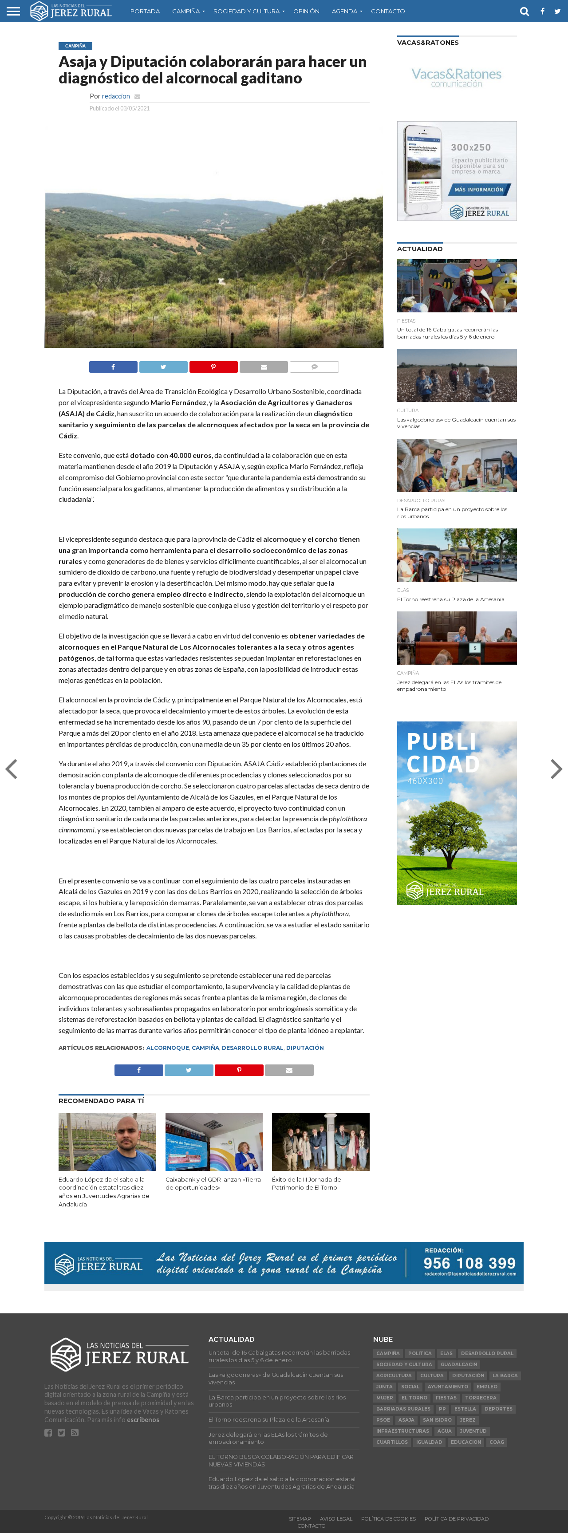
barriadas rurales (403, 1409)
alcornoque (167, 1047)
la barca (505, 1376)
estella (465, 1409)
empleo (487, 1387)
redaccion (116, 96)
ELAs (446, 1353)
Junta (384, 1387)
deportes (499, 1409)
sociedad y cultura (404, 1364)
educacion (466, 1442)
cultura (432, 1376)
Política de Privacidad (457, 1519)
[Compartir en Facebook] (113, 364)
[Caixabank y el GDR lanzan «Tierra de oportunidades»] (214, 1169)
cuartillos (392, 1442)
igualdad (429, 1442)
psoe (383, 1420)
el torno (414, 1398)
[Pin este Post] (213, 364)
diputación (305, 1047)
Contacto (388, 11)
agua (445, 1431)
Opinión (306, 11)
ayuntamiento (448, 1387)
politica (420, 1353)
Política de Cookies (388, 1519)
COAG (496, 1442)
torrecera (481, 1398)
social (410, 1387)
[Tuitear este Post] (163, 364)
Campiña (186, 11)
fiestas (446, 1398)
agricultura (394, 1376)
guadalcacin (459, 1364)
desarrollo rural (253, 1047)
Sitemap (300, 1519)
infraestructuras (402, 1431)
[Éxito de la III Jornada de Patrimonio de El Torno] (321, 1169)
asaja (406, 1420)
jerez (468, 1420)
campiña (205, 1047)
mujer (384, 1398)
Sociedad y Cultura (246, 11)
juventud (473, 1431)
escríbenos (143, 1419)
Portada (145, 11)
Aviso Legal (336, 1519)
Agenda (344, 11)
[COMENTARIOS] (314, 364)
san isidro (437, 1420)
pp (442, 1409)
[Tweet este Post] (189, 1068)
